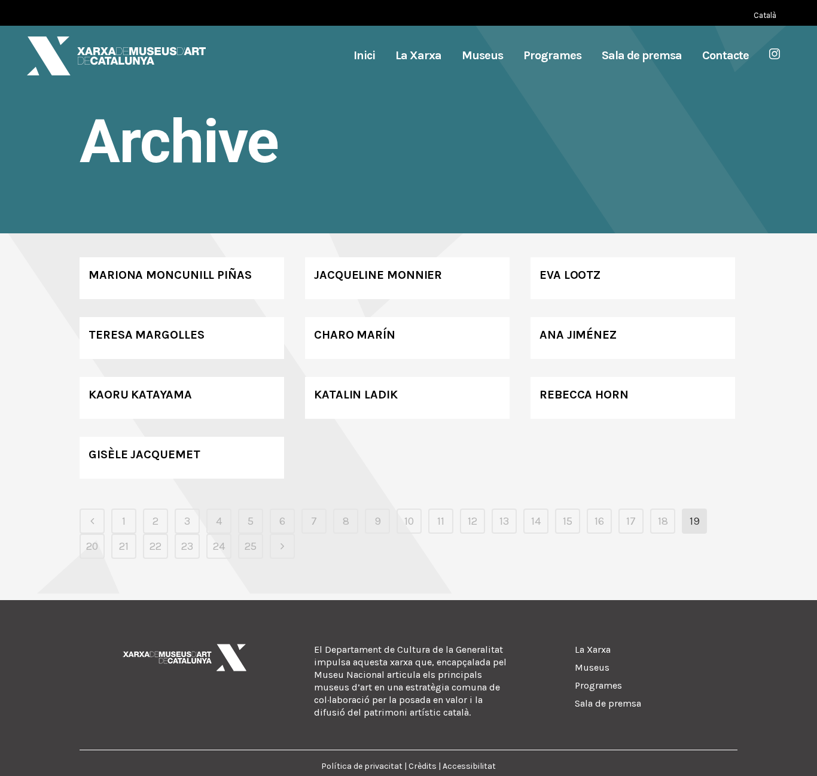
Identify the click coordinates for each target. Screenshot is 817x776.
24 (219, 546)
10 (409, 521)
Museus (592, 667)
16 (599, 521)
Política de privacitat (362, 766)
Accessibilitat (469, 766)
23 (187, 546)
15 (567, 521)
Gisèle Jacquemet (144, 454)
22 (155, 546)
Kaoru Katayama (140, 394)
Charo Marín (354, 335)
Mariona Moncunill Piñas (170, 275)
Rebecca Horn (584, 394)
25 (251, 546)
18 (663, 521)
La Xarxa (593, 649)
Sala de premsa (608, 703)
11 (440, 521)
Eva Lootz (569, 275)
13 (504, 521)
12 (472, 521)
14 (536, 521)
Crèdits (422, 766)
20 (92, 546)
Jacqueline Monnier (378, 275)
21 (124, 546)
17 (631, 521)
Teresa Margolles (146, 335)
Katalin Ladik (356, 394)
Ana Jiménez (578, 335)
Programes (598, 685)
